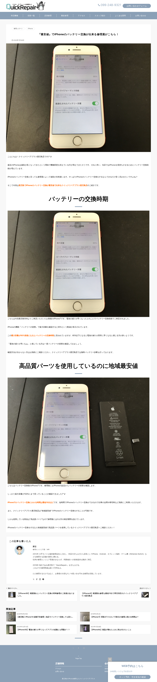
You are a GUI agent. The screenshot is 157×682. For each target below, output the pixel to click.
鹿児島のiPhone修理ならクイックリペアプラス (78, 679)
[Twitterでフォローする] (33, 579)
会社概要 (108, 668)
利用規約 (108, 671)
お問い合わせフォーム (137, 6)
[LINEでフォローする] (43, 579)
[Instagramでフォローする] (40, 579)
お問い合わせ (59, 671)
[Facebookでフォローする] (37, 579)
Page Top (78, 658)
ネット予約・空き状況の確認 (132, 677)
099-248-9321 (111, 5)
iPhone (30, 28)
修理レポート (18, 28)
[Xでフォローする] (73, 648)
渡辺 (34, 546)
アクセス (58, 668)
